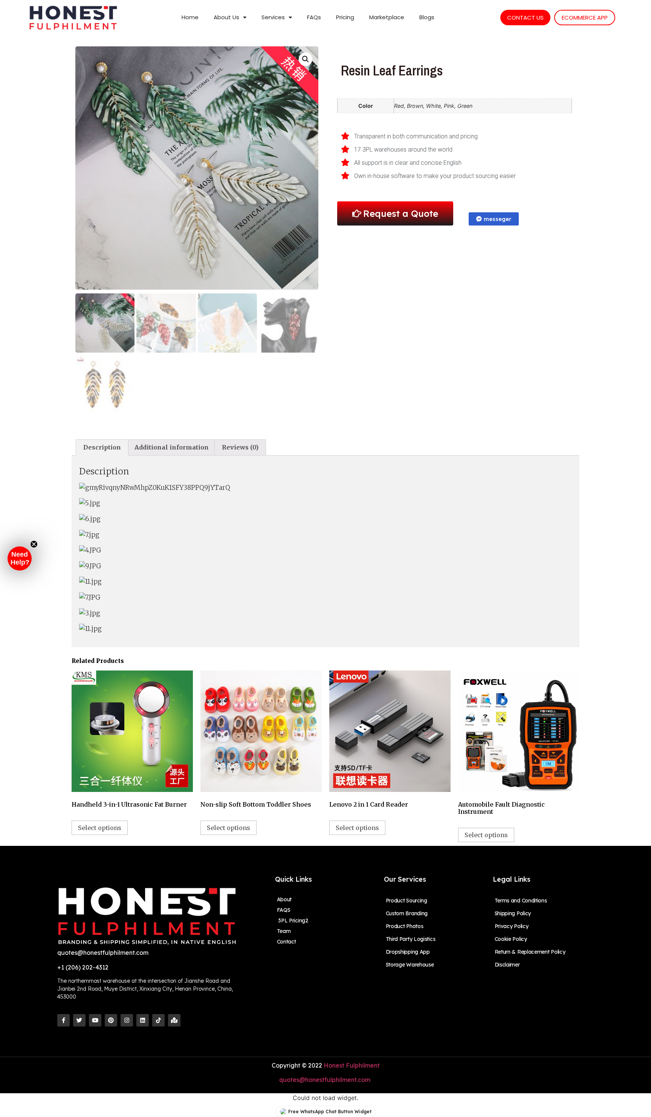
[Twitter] (79, 1020)
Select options (99, 828)
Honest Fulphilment (352, 1065)
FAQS (283, 910)
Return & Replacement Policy (530, 951)
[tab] (102, 447)
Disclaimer (507, 964)
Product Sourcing (406, 900)
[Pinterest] (111, 1020)
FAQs (314, 17)
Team (284, 931)
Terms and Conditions (521, 900)
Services (273, 17)
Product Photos (404, 926)
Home (190, 17)
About (284, 899)
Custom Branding (407, 913)
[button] (20, 558)
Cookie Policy (511, 939)
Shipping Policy (513, 913)
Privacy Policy (512, 926)
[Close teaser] (34, 544)
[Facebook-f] (63, 1020)
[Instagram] (127, 1020)
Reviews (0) (240, 447)
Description (102, 447)
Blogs (426, 17)
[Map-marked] (174, 1020)
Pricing (345, 17)
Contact (286, 941)
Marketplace (386, 17)
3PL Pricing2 (292, 920)
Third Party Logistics (411, 939)
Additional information (171, 447)
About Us (226, 17)
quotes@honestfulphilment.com (325, 1079)
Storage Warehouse (410, 964)
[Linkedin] (142, 1020)
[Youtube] (95, 1020)
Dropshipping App (408, 951)
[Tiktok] (158, 1020)
